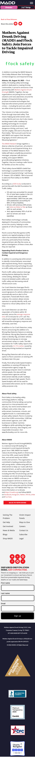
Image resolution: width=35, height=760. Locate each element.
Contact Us (23, 530)
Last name (5, 593)
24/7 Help (26, 7)
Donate (8, 7)
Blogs (5, 534)
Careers (22, 526)
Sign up (17, 616)
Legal (21, 538)
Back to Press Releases (9, 19)
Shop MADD (8, 538)
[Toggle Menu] (31, 3)
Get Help (6, 522)
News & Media (9, 530)
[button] (15, 23)
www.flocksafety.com (9, 432)
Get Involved (8, 526)
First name (5, 583)
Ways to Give (24, 522)
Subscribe (23, 534)
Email (3, 604)
